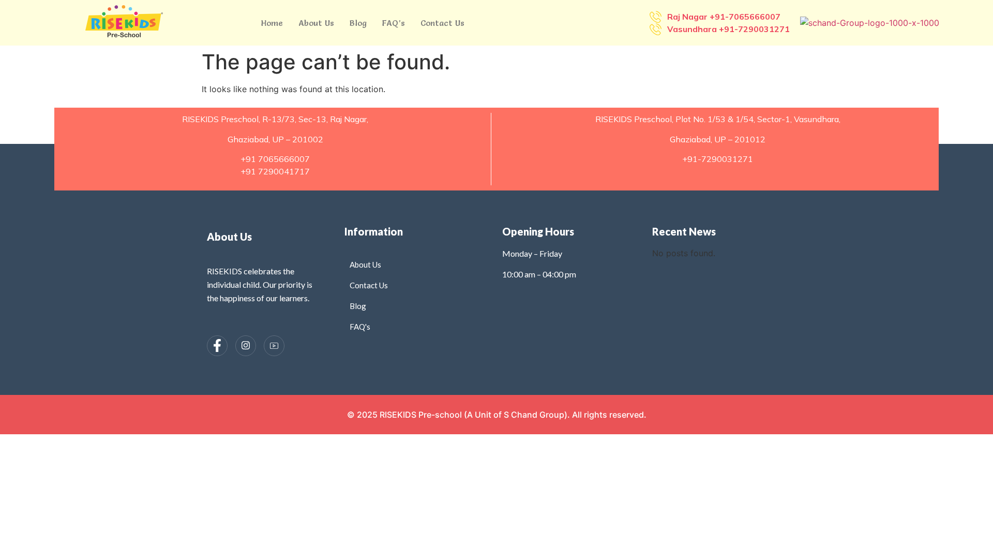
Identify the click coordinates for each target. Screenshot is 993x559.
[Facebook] (217, 345)
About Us (316, 23)
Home (272, 23)
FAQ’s (393, 23)
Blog (358, 23)
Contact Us (442, 23)
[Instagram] (245, 345)
